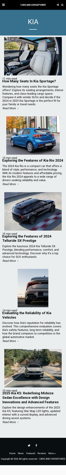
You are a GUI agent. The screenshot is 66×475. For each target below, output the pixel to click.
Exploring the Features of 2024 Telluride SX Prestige (26, 238)
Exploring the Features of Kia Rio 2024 (32, 160)
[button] (3, 5)
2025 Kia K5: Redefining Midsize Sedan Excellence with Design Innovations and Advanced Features (30, 397)
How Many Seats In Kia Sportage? (29, 81)
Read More (10, 108)
